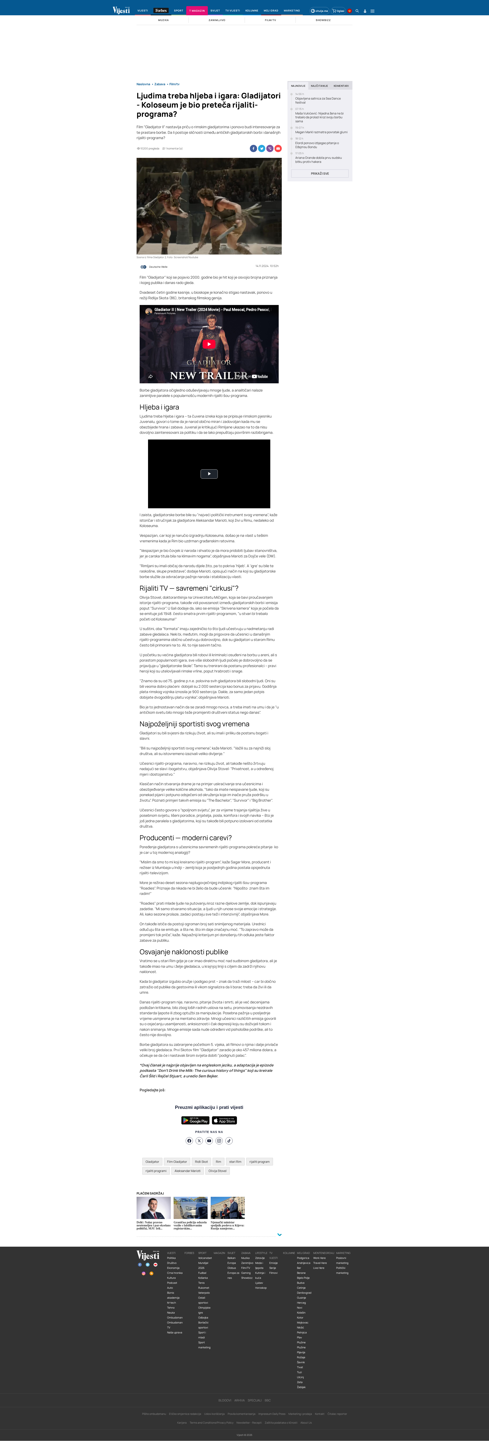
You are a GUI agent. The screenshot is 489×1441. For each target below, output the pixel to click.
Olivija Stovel (218, 1171)
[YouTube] (209, 1140)
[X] (199, 1140)
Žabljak (301, 1387)
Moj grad (303, 1253)
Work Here (319, 1258)
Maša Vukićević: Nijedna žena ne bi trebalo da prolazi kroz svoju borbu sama (319, 117)
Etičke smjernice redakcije (185, 1414)
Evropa (231, 1263)
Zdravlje (260, 1258)
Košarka (203, 1278)
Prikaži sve (320, 173)
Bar (299, 1268)
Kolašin (301, 1312)
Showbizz (247, 1278)
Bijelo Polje (303, 1278)
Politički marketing (342, 1270)
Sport (202, 1253)
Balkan (231, 1258)
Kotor (300, 1317)
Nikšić (300, 1327)
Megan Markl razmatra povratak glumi (321, 132)
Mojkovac (302, 1322)
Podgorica (303, 1258)
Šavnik (301, 1362)
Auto (170, 1287)
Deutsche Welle (158, 266)
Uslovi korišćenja (214, 1414)
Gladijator (152, 1162)
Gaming (246, 1273)
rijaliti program (259, 1162)
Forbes (189, 1253)
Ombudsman (175, 1317)
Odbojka (203, 1317)
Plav (299, 1337)
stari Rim (235, 1162)
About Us (306, 1422)
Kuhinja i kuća (260, 1275)
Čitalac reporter (337, 1414)
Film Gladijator (177, 1162)
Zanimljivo (247, 1263)
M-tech (171, 1302)
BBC (268, 1400)
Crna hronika (175, 1273)
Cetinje (301, 1287)
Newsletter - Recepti (249, 1422)
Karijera (182, 1422)
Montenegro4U (323, 1253)
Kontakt (320, 1414)
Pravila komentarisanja (241, 1414)
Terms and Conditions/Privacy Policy (211, 1422)
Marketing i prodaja (300, 1414)
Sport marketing (204, 1345)
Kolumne (289, 1253)
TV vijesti (273, 1255)
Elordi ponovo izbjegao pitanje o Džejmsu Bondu (317, 145)
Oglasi (340, 11)
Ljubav (259, 1282)
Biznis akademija (173, 1295)
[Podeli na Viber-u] (270, 148)
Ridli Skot (201, 1162)
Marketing (343, 1253)
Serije (272, 1268)
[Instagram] (219, 1140)
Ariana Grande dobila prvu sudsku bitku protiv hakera (318, 160)
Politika (171, 1258)
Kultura (171, 1278)
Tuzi (299, 1372)
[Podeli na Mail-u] (278, 148)
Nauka (171, 1312)
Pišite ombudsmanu (154, 1414)
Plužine (301, 1342)
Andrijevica (303, 1263)
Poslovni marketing (342, 1260)
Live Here (318, 1268)
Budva (300, 1282)
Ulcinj (300, 1377)
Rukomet (203, 1287)
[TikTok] (229, 1140)
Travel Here (320, 1263)
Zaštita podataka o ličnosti (281, 1422)
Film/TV (245, 1268)
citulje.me (322, 11)
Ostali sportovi (203, 1300)
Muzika (245, 1258)
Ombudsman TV (175, 1325)
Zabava (246, 1253)
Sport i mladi (202, 1335)
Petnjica (302, 1332)
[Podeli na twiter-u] (261, 148)
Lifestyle (261, 1253)
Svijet (231, 1253)
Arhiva (239, 1400)
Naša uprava (174, 1332)
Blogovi (225, 1400)
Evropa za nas (233, 1275)
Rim (218, 1162)
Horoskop (261, 1287)
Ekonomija (173, 1268)
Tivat (300, 1367)
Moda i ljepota (259, 1265)
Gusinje (301, 1297)
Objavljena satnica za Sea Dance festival (318, 100)
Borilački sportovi (203, 1325)
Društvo (171, 1263)
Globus (231, 1268)
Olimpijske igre (204, 1310)
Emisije (273, 1263)
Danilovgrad (304, 1292)
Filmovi (273, 1273)
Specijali (255, 1400)
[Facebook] (189, 1140)
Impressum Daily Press (271, 1414)
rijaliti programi (156, 1171)
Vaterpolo (204, 1292)
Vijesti (171, 1253)
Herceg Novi (301, 1305)
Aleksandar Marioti (188, 1171)
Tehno (171, 1307)
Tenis (201, 1282)
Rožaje (301, 1357)
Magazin (219, 1253)
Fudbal (202, 1273)
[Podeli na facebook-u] (253, 148)
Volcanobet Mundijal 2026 (205, 1263)
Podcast (172, 1282)
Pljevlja (301, 1352)
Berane (301, 1273)
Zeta (300, 1382)
